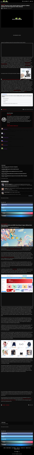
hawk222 (5, 188)
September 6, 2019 (17, 90)
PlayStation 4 (3, 4)
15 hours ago (15, 190)
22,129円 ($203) (27, 62)
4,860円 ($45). (27, 65)
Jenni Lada (5, 8)
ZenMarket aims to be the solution (7, 257)
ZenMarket (15, 269)
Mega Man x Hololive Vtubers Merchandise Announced (9, 186)
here (26, 91)
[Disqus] (17, 139)
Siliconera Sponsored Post (14, 227)
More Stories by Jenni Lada (12, 125)
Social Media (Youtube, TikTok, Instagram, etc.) (10, 103)
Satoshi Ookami (7, 192)
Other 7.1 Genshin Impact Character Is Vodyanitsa (8, 190)
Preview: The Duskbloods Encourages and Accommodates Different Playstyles (14, 175)
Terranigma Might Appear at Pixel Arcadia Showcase (10, 169)
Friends (4, 101)
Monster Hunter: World (30, 109)
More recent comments (4, 426)
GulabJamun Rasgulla (8, 184)
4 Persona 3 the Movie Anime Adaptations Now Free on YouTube (12, 171)
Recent (5, 181)
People (2, 181)
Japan (25, 109)
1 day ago (19, 194)
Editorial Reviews (5, 98)
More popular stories (5, 178)
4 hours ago (17, 186)
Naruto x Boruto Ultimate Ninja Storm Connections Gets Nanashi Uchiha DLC (14, 173)
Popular (7, 181)
